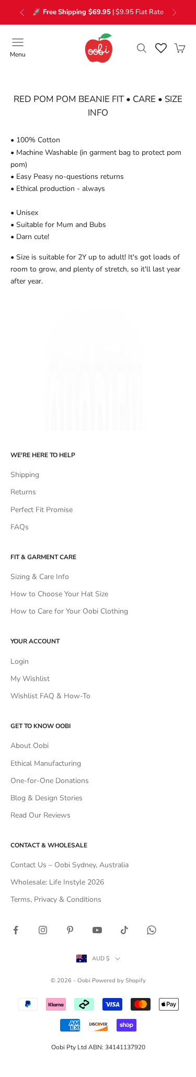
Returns (23, 492)
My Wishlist (30, 679)
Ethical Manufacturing (45, 763)
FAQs (19, 527)
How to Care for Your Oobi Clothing (69, 611)
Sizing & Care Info (39, 577)
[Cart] (180, 48)
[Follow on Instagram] (43, 930)
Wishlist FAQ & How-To (50, 696)
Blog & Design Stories (46, 798)
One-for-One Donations (49, 781)
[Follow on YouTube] (97, 930)
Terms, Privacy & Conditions (55, 899)
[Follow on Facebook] (15, 930)
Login (19, 661)
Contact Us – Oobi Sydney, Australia (69, 865)
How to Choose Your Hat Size (59, 594)
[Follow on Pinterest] (70, 930)
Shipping (24, 475)
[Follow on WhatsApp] (151, 930)
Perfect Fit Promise (41, 510)
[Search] (141, 48)
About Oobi (29, 746)
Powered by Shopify (119, 980)
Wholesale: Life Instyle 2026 (57, 882)
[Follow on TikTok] (124, 930)
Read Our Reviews (40, 815)
